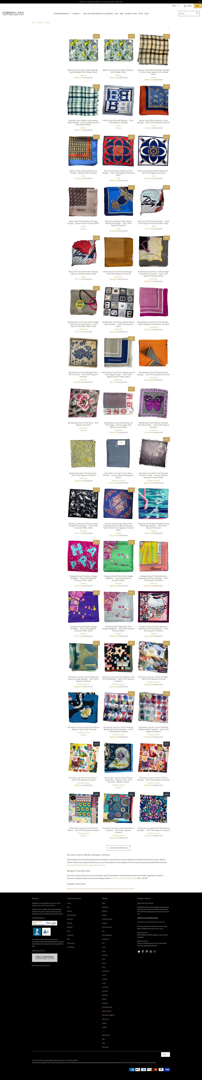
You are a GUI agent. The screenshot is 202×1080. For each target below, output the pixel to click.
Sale (116, 14)
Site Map (69, 923)
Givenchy (105, 955)
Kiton (103, 967)
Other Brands (106, 1035)
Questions (70, 919)
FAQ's (146, 14)
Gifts (140, 14)
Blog (68, 939)
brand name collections (43, 965)
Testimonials (70, 943)
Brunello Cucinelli (118, 480)
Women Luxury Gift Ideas (147, 922)
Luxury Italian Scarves (92, 889)
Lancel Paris (105, 971)
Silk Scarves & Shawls (129, 878)
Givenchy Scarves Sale (126, 889)
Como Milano (40, 1060)
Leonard (104, 979)
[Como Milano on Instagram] (151, 951)
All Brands (143, 903)
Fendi (104, 947)
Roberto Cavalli (106, 1011)
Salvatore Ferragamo (108, 1015)
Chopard (153, 531)
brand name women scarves (155, 928)
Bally (118, 125)
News (68, 931)
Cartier (118, 533)
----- (103, 1031)
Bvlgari (104, 915)
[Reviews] (41, 935)
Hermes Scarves (159, 922)
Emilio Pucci (79, 865)
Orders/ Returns (71, 915)
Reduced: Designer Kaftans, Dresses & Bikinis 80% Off (101, 2)
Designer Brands (61, 14)
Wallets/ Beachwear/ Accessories (98, 14)
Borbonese (118, 277)
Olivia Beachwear (107, 1007)
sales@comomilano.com (61, 1060)
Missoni (104, 999)
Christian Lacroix (83, 684)
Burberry (83, 531)
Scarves (76, 14)
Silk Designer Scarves (109, 889)
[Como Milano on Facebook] (143, 951)
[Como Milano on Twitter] (139, 951)
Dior (103, 931)
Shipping (69, 927)
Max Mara (105, 995)
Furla (103, 865)
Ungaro (104, 1023)
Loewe (104, 983)
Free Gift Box (70, 947)
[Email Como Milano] (155, 951)
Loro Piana (89, 865)
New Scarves (115, 878)
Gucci (103, 959)
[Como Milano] (13, 13)
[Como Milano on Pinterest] (147, 951)
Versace (104, 1027)
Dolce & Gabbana (107, 935)
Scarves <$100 (131, 14)
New (121, 14)
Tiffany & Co (105, 1019)
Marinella (105, 991)
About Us (69, 911)
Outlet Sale (150, 903)
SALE (103, 1043)
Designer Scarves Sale (75, 889)
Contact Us (70, 935)
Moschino (70, 865)
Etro (103, 943)
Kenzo (104, 963)
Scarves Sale (144, 932)
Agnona (83, 75)
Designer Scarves (40, 950)
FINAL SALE (105, 1047)
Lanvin (104, 975)
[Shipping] (44, 961)
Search (69, 903)
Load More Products (119, 848)
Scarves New (144, 941)
